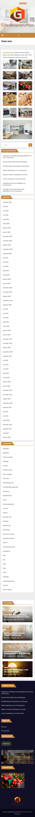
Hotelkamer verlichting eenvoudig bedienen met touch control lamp (16, 617)
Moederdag (6, 529)
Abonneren (6, 743)
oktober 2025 (7, 245)
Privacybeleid (5, 731)
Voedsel (5, 585)
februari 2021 (7, 437)
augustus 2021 (7, 429)
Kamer (5, 500)
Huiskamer (6, 491)
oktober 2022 (7, 399)
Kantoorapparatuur (8, 504)
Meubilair (5, 521)
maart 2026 (6, 223)
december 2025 (7, 236)
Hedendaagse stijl (8, 482)
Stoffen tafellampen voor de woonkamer (14, 170)
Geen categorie (7, 474)
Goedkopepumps (8, 52)
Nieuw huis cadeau (8, 534)
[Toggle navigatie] (18, 35)
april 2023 (6, 373)
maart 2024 (6, 326)
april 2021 (6, 433)
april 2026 (6, 219)
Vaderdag (6, 577)
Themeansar (17, 813)
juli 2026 (5, 206)
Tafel (4, 568)
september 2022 (8, 403)
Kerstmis (5, 508)
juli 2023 (5, 360)
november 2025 (7, 240)
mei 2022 (5, 416)
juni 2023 (5, 364)
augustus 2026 (7, 202)
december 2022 (7, 390)
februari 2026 (7, 228)
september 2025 (8, 249)
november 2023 (7, 343)
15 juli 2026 (9, 674)
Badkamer (6, 453)
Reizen (5, 542)
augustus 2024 (7, 305)
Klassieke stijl (7, 517)
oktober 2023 (7, 347)
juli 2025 (5, 258)
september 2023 (8, 352)
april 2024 (6, 322)
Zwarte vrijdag (7, 589)
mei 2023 (5, 369)
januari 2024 (6, 334)
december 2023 (7, 339)
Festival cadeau (7, 470)
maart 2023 (6, 377)
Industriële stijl (7, 495)
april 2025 (6, 270)
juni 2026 (5, 210)
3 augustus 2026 (11, 656)
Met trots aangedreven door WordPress (12, 811)
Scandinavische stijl (9, 547)
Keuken (5, 512)
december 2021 (7, 424)
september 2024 (8, 300)
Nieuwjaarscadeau (8, 538)
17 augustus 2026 (11, 619)
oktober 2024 (7, 296)
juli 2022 (5, 411)
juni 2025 (5, 262)
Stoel (4, 564)
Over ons (4, 727)
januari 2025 (6, 283)
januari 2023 (6, 386)
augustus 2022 (7, 407)
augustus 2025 (7, 253)
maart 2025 (6, 275)
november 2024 (7, 292)
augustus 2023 (7, 356)
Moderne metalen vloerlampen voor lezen (15, 174)
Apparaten (6, 448)
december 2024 (7, 287)
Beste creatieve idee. (17, 756)
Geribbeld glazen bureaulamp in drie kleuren (16, 166)
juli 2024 (5, 309)
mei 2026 (5, 215)
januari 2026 (6, 232)
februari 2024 (7, 330)
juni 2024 (5, 313)
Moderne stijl (7, 525)
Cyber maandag (7, 457)
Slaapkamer (6, 551)
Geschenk (6, 478)
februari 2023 (7, 381)
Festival (5, 465)
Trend (4, 572)
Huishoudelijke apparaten (10, 487)
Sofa (4, 555)
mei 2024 (5, 317)
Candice (21, 619)
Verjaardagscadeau (8, 581)
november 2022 (7, 394)
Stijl (4, 559)
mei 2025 (5, 266)
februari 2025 (7, 279)
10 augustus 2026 (11, 637)
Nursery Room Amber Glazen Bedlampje (15, 162)
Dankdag (5, 461)
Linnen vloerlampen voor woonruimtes (14, 179)
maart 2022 (6, 420)
